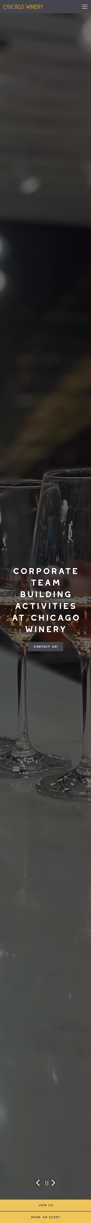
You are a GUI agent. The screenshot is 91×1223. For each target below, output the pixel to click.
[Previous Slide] (37, 1183)
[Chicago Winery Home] (23, 6)
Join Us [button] (45, 1205)
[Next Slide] (53, 1183)
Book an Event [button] (45, 1217)
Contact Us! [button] (45, 646)
